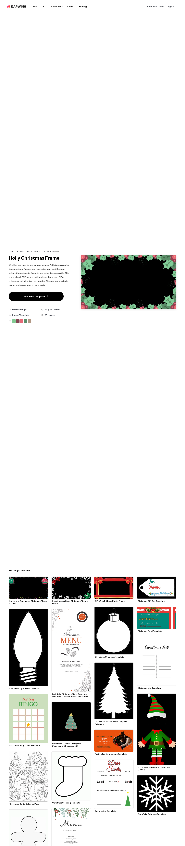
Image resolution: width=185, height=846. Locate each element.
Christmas (45, 251)
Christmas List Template (149, 688)
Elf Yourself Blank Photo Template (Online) (154, 768)
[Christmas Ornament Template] (113, 630)
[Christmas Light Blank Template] (28, 647)
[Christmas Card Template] (156, 618)
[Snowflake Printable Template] (156, 793)
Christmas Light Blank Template (24, 688)
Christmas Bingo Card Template (24, 745)
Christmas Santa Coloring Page (24, 804)
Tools (34, 6)
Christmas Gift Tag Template (151, 601)
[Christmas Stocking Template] (71, 776)
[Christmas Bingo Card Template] (28, 718)
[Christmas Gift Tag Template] (156, 588)
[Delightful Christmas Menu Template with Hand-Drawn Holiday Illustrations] (71, 650)
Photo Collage (32, 251)
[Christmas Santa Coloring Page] (28, 776)
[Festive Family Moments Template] (113, 741)
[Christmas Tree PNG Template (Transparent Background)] (71, 721)
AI (44, 6)
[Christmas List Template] (156, 661)
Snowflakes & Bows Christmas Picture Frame (70, 602)
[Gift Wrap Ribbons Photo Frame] (113, 588)
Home (11, 251)
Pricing (83, 6)
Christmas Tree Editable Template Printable (111, 723)
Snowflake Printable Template (152, 814)
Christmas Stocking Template (66, 803)
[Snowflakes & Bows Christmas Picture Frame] (71, 588)
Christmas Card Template (150, 631)
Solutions (56, 6)
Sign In (171, 6)
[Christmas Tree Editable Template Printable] (113, 691)
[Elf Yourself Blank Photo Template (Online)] (156, 729)
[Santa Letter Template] (113, 784)
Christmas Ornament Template (109, 657)
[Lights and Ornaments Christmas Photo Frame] (28, 588)
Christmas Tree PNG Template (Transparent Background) (66, 744)
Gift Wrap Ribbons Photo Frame (110, 601)
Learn (70, 6)
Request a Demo (155, 6)
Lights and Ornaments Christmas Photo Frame (28, 602)
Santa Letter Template (105, 811)
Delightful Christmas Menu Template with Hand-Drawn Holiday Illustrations (70, 695)
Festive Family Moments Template (111, 754)
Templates (20, 251)
